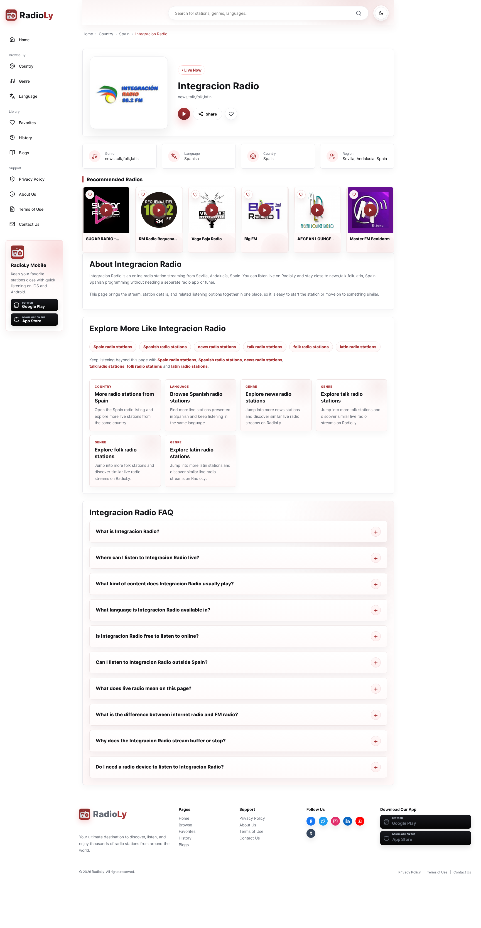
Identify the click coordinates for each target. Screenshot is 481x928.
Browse (185, 825)
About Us (247, 825)
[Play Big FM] (264, 210)
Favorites (187, 831)
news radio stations (217, 346)
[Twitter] (323, 821)
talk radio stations (264, 346)
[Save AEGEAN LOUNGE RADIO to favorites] (301, 194)
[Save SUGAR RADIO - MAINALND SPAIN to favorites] (89, 194)
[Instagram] (335, 821)
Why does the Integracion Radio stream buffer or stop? (161, 740)
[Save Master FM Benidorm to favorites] (353, 194)
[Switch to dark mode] (381, 13)
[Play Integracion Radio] (184, 114)
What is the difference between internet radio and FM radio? (167, 714)
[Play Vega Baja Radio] (211, 210)
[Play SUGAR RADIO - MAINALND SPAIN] (106, 210)
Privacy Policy (252, 818)
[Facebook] (310, 821)
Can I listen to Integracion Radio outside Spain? (152, 662)
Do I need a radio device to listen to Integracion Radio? (160, 767)
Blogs (184, 844)
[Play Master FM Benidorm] (370, 210)
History (185, 838)
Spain (124, 33)
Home (87, 33)
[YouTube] (359, 821)
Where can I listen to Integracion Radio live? (147, 557)
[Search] (358, 13)
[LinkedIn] (347, 821)
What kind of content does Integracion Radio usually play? (165, 583)
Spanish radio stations (165, 346)
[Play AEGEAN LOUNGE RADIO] (317, 210)
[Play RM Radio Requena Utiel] (159, 210)
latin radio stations (358, 346)
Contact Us (249, 838)
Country (106, 33)
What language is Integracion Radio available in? (153, 610)
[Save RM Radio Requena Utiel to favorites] (142, 194)
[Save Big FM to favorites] (248, 194)
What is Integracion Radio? (127, 531)
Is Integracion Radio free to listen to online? (147, 636)
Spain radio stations (113, 346)
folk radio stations (311, 346)
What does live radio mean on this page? (144, 688)
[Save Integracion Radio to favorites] (231, 114)
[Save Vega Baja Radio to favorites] (195, 194)
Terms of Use (251, 831)
